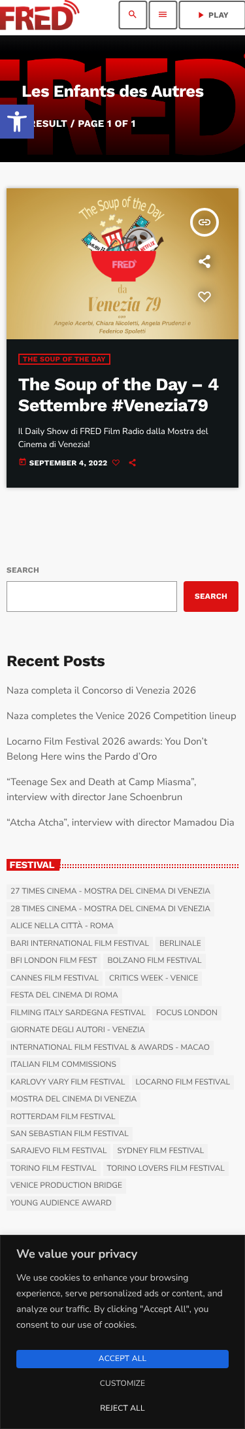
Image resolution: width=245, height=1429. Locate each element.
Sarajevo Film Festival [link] (58, 1151)
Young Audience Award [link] (61, 1203)
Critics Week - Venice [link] (153, 978)
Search (23, 570)
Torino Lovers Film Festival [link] (166, 1169)
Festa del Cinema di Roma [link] (64, 995)
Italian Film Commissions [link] (63, 1065)
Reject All (122, 1409)
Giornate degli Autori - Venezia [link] (77, 1030)
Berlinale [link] (180, 944)
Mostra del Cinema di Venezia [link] (73, 1099)
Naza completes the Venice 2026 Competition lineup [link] (122, 716)
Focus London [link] (187, 1013)
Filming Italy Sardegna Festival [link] (78, 1013)
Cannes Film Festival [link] (54, 978)
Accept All (122, 1359)
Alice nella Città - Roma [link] (62, 926)
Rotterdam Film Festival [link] (62, 1117)
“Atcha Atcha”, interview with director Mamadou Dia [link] (121, 823)
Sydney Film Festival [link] (160, 1151)
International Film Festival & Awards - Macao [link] (110, 1048)
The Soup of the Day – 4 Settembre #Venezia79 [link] (118, 395)
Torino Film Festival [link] (53, 1169)
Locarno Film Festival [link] (183, 1082)
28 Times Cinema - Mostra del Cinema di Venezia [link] (110, 909)
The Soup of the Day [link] (64, 359)
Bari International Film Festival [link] (79, 944)
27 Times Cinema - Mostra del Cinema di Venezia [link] (110, 891)
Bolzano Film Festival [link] (154, 961)
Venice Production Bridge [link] (66, 1186)
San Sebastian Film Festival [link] (69, 1134)
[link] (17, 122)
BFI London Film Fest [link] (53, 961)
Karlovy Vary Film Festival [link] (67, 1082)
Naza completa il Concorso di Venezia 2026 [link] (101, 691)
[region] (122, 1332)
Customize (122, 1384)
